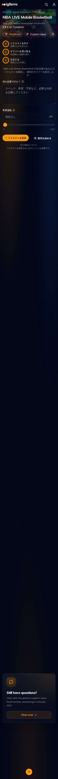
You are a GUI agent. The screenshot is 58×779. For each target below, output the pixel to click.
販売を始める (44, 138)
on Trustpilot (13, 27)
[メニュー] (54, 4)
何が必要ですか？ (12, 81)
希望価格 (7, 110)
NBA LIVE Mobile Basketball (17, 12)
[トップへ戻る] (29, 772)
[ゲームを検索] (46, 4)
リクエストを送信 (17, 138)
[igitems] (10, 4)
